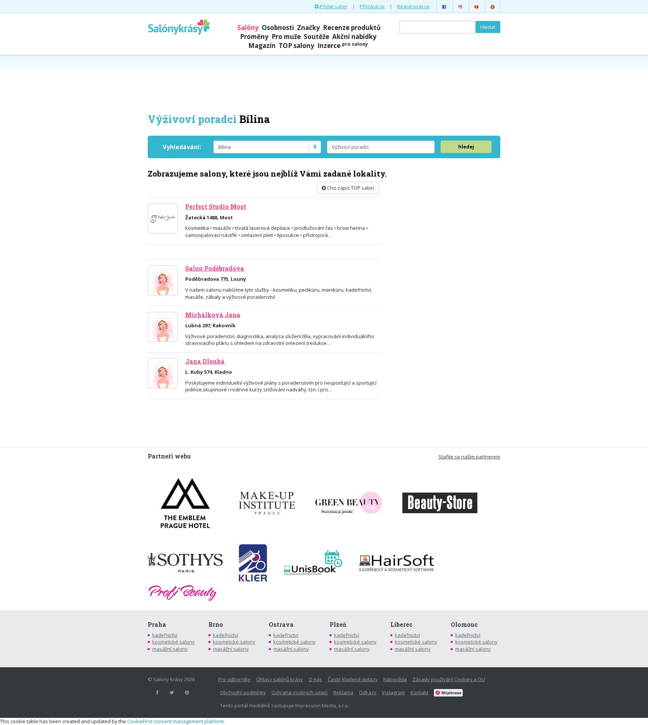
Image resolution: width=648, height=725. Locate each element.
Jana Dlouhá (205, 361)
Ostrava (281, 624)
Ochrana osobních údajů (300, 692)
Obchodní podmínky (243, 692)
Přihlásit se (372, 6)
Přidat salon (333, 6)
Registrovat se (413, 6)
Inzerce (342, 45)
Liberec (401, 624)
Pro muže (286, 36)
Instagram (393, 692)
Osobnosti (278, 27)
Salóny (248, 27)
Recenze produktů (352, 27)
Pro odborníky (234, 679)
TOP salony (296, 45)
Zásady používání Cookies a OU (448, 679)
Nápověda (395, 679)
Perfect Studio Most (215, 206)
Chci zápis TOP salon (350, 187)
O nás (315, 679)
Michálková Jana (212, 315)
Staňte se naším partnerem (469, 456)
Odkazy (367, 692)
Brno (215, 624)
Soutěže (316, 36)
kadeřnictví (164, 635)
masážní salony (170, 649)
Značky (308, 27)
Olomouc (464, 624)
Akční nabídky (354, 36)
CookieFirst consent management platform (175, 721)
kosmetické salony (173, 641)
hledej (466, 146)
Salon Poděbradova (214, 268)
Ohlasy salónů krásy (279, 679)
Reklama (343, 692)
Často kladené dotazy (353, 679)
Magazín (262, 45)
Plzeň (338, 624)
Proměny (254, 36)
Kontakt (419, 692)
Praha (157, 624)
